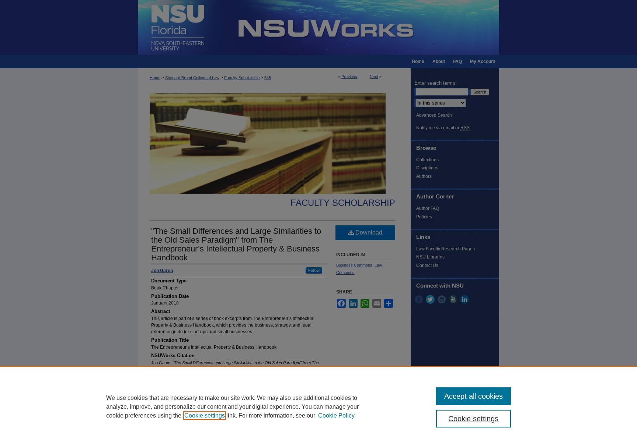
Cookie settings (204, 415)
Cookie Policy (336, 415)
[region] (318, 406)
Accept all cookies (473, 396)
